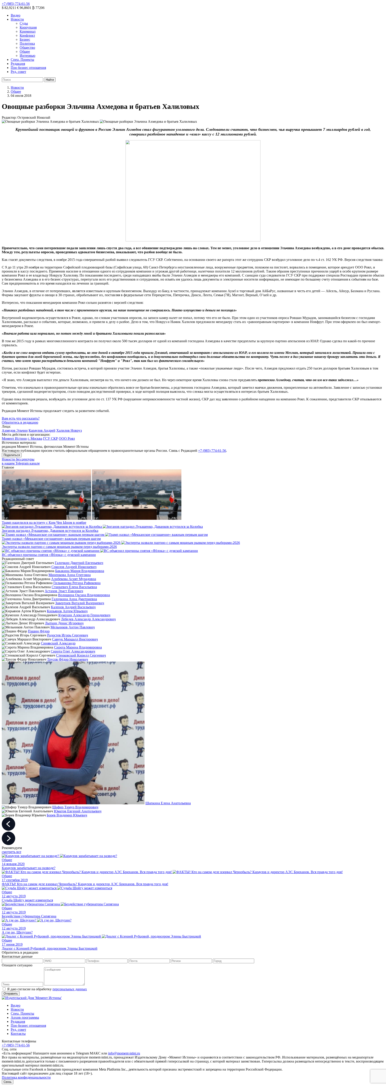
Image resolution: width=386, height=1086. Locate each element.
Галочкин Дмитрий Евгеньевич (79, 563)
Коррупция (28, 27)
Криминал (28, 31)
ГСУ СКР (50, 438)
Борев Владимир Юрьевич (67, 815)
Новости (17, 19)
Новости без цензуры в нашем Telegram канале (21, 461)
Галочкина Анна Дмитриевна (74, 599)
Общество (27, 47)
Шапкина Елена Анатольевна (168, 803)
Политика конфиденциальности (26, 1077)
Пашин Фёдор (39, 631)
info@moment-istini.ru (124, 1053)
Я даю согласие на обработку (47, 989)
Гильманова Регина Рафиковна (77, 583)
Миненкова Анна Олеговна (69, 575)
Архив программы (25, 1017)
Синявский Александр (58, 643)
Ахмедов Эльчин (15, 430)
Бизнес (25, 39)
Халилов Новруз (69, 430)
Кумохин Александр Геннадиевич (84, 615)
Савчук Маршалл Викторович (75, 639)
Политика (27, 43)
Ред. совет (18, 72)
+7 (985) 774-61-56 (16, 4)
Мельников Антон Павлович (72, 627)
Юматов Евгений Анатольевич (77, 811)
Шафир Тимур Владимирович (75, 807)
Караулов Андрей (42, 430)
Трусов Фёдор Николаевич (67, 659)
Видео (15, 15)
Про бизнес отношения (28, 68)
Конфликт (27, 35)
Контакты (18, 1033)
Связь (8, 1082)
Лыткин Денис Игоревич (64, 623)
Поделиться (12, 455)
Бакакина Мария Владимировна (79, 571)
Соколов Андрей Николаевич (73, 567)
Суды (24, 23)
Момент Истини (14, 438)
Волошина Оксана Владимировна (84, 595)
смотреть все (11, 852)
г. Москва (35, 438)
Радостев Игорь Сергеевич (67, 635)
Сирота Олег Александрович (73, 651)
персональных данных (69, 989)
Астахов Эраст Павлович (64, 591)
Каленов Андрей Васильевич (73, 607)
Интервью (27, 55)
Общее (25, 51)
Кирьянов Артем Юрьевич (67, 611)
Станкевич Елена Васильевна (74, 587)
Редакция (18, 63)
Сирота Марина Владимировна (78, 647)
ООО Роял (67, 438)
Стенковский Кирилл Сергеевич (81, 655)
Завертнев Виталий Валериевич (79, 603)
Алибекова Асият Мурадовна (73, 579)
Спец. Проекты (22, 59)
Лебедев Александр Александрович (88, 619)
